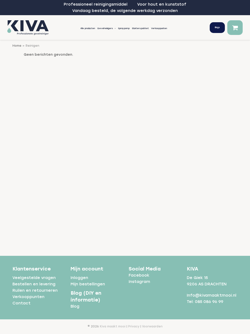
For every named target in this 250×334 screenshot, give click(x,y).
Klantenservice (31, 269)
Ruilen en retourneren (35, 290)
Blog (75, 306)
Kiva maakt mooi (112, 326)
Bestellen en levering (33, 284)
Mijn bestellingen (88, 284)
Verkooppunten (28, 296)
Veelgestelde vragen (34, 277)
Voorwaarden (152, 326)
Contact (21, 303)
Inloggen (79, 277)
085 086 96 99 (209, 301)
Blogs (217, 27)
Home (16, 45)
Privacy (133, 326)
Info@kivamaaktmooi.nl (211, 295)
